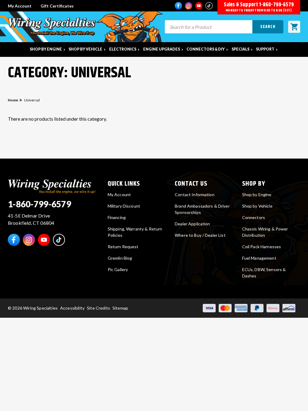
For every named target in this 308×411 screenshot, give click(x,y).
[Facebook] (178, 5)
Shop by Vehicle (85, 49)
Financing (117, 217)
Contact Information (194, 194)
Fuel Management (259, 258)
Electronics (122, 49)
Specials (240, 49)
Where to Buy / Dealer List (200, 235)
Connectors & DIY (205, 49)
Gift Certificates (57, 5)
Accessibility (72, 308)
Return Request (123, 246)
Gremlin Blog (120, 258)
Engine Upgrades (161, 49)
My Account (20, 5)
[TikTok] (209, 5)
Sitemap (120, 308)
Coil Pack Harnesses (261, 246)
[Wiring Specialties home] (52, 185)
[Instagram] (188, 5)
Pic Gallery (118, 269)
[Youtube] (198, 5)
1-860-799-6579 (276, 5)
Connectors (253, 217)
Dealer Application (192, 223)
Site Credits (98, 308)
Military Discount (124, 206)
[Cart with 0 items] (294, 27)
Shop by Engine (46, 49)
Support (265, 49)
